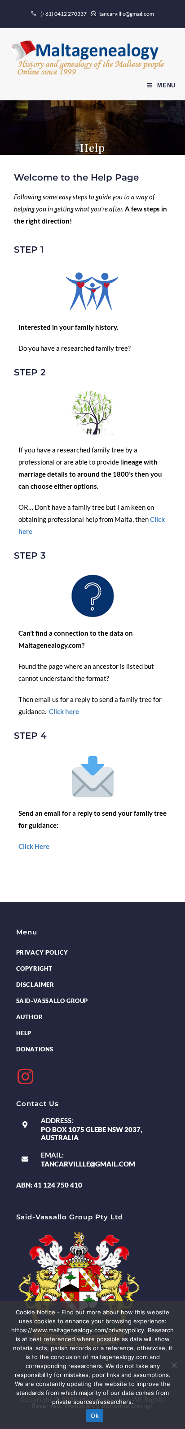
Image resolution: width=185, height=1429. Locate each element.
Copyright (34, 968)
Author (29, 1016)
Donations (34, 1049)
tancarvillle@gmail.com (88, 1164)
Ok (95, 1415)
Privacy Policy (42, 952)
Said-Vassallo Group (52, 1000)
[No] (173, 1364)
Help (23, 1033)
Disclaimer (35, 984)
